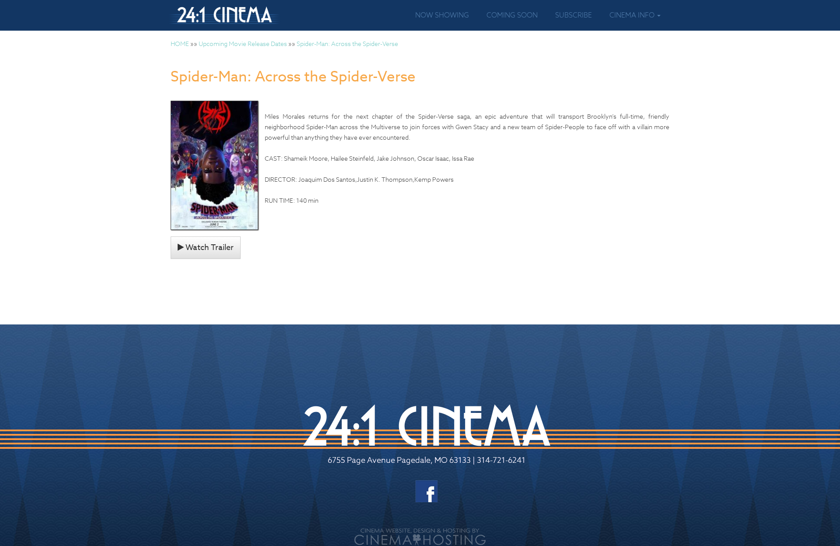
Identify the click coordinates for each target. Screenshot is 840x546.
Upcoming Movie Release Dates (243, 43)
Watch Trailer (209, 248)
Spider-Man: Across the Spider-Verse (347, 43)
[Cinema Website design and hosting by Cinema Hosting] (420, 536)
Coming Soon (512, 15)
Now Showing (442, 15)
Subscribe (573, 15)
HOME (180, 43)
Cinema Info (632, 15)
